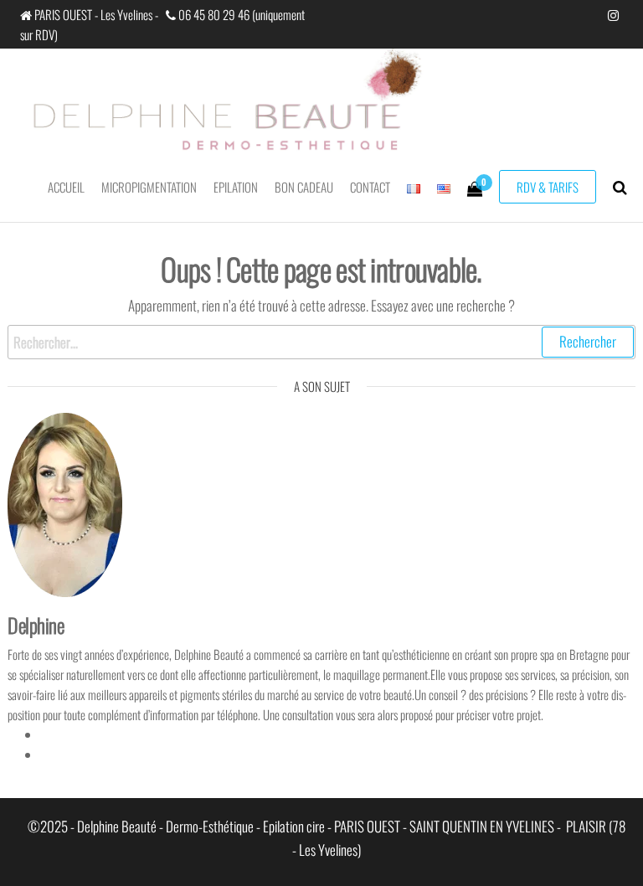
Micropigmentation (149, 187)
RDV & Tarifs (548, 187)
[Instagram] (46, 754)
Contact (370, 187)
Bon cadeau (304, 187)
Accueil (66, 187)
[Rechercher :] (321, 342)
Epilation (235, 187)
